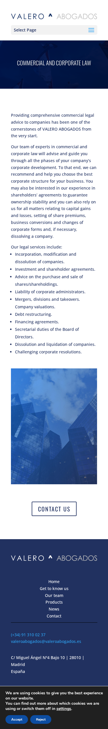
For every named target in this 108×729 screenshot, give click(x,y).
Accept (16, 719)
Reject (41, 719)
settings (63, 708)
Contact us (54, 508)
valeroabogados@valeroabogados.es (46, 641)
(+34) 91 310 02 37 (28, 634)
